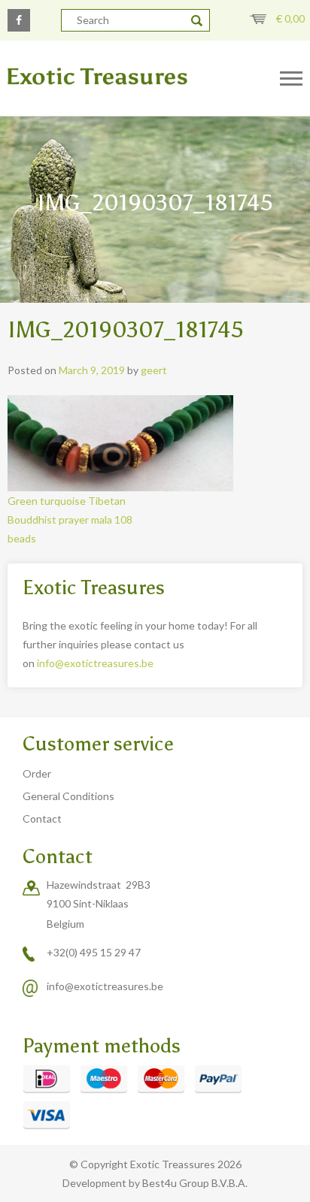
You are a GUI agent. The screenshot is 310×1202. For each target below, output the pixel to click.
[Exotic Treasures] (129, 77)
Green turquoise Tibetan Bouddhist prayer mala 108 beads (70, 519)
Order (37, 773)
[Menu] (291, 79)
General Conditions (68, 796)
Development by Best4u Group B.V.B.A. (155, 1182)
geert (154, 370)
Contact (42, 818)
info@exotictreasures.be (95, 663)
